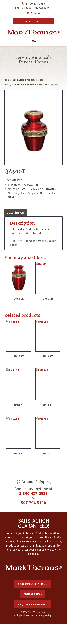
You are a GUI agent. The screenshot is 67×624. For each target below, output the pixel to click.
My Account (42, 7)
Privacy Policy (43, 615)
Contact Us (31, 594)
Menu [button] (35, 41)
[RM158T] (18, 336)
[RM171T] (48, 433)
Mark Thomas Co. (33, 32)
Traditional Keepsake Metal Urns (30, 84)
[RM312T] (18, 384)
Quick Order (32, 21)
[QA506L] (18, 278)
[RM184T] (48, 384)
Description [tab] (15, 212)
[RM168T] (48, 336)
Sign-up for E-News (31, 584)
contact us (31, 541)
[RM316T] (18, 433)
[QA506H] (48, 278)
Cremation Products (24, 79)
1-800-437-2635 (35, 3)
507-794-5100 (23, 7)
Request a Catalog (31, 604)
